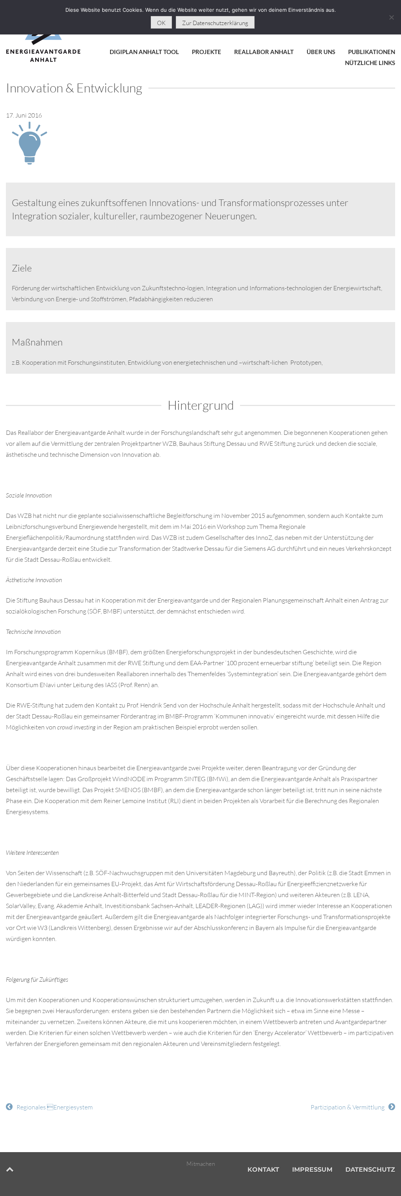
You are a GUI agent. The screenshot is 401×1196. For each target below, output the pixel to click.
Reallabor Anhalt (264, 51)
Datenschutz (370, 1169)
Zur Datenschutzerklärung (215, 23)
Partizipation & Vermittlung (348, 1107)
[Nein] (391, 17)
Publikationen (371, 51)
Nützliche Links (370, 62)
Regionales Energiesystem (54, 1107)
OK (161, 23)
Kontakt (263, 1169)
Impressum (312, 1169)
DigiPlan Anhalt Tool (144, 51)
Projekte (206, 51)
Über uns (321, 51)
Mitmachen (200, 1163)
